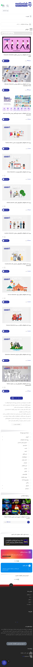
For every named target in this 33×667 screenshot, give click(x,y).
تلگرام (30, 599)
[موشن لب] (23, 4)
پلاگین (27, 483)
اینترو (26, 451)
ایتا (30, 597)
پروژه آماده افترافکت (24, 24)
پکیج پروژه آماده (25, 480)
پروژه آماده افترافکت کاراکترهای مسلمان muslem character (17, 233)
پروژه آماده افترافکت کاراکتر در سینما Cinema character (18, 325)
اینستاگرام (25, 454)
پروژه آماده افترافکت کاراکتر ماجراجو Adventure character (18, 354)
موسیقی (27, 488)
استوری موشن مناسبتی (22, 442)
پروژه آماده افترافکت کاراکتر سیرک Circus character (19, 294)
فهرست (27, 16)
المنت (26, 448)
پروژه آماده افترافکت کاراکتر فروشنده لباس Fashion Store (18, 143)
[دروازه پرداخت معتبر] (16, 617)
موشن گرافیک (24, 477)
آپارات (29, 602)
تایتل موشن (24, 460)
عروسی (25, 468)
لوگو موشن (25, 474)
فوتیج (27, 486)
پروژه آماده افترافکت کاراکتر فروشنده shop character (19, 172)
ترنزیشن (25, 463)
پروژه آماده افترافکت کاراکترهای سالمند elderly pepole (19, 202)
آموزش (27, 437)
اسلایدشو (25, 445)
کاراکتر (25, 471)
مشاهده (6, 61)
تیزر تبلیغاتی (24, 466)
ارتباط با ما (29, 604)
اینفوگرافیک (24, 457)
